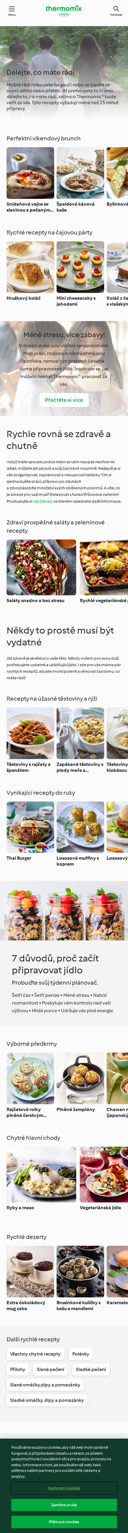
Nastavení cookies (64, 1488)
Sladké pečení (91, 1369)
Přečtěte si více (64, 400)
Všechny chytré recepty (35, 1354)
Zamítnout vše (64, 1505)
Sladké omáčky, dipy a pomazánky (47, 1400)
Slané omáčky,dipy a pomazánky (45, 1385)
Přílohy (17, 1369)
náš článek (42, 501)
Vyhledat (116, 15)
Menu (12, 15)
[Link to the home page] (64, 11)
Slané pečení (50, 1369)
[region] (64, 1486)
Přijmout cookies (64, 1522)
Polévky (80, 1354)
